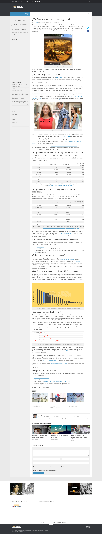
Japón (66, 228)
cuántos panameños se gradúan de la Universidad (64, 146)
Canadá (70, 228)
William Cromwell (71, 350)
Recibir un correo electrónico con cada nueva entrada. (45, 470)
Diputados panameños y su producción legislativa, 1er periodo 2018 (79, 437)
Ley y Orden (58, 100)
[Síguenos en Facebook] (26, 14)
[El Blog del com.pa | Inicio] (17, 7)
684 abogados (40, 247)
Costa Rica (60, 185)
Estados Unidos (46, 228)
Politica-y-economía (35, 1)
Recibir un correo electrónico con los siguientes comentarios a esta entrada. (49, 466)
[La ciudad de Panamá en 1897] (28, 489)
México (64, 185)
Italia (73, 228)
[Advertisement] (68, 7)
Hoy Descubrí (16, 116)
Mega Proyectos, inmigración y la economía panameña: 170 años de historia (56, 404)
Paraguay (50, 185)
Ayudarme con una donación (41, 378)
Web (34, 461)
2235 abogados (78, 261)
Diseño (27, 1)
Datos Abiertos (60, 77)
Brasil (71, 185)
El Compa (36, 22)
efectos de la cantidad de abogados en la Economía (57, 381)
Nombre (35, 457)
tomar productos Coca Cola (64, 233)
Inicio (12, 1)
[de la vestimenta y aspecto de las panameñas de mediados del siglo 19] (16, 489)
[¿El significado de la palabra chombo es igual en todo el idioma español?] (74, 489)
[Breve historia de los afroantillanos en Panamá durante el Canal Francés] (86, 489)
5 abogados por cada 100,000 (67, 259)
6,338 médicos (66, 136)
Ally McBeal (66, 100)
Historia (17, 1)
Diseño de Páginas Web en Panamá (46, 501)
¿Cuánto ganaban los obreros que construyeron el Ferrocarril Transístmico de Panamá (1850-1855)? (20, 103)
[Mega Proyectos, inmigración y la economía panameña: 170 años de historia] (58, 397)
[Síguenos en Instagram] (28, 14)
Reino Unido (53, 228)
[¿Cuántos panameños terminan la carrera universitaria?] (75, 397)
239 (35, 252)
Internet (22, 1)
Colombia (55, 185)
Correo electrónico (66, 457)
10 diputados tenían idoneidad (50, 360)
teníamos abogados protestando (59, 363)
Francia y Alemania (60, 228)
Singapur (77, 228)
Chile (67, 185)
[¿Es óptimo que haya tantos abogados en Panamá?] (40, 397)
